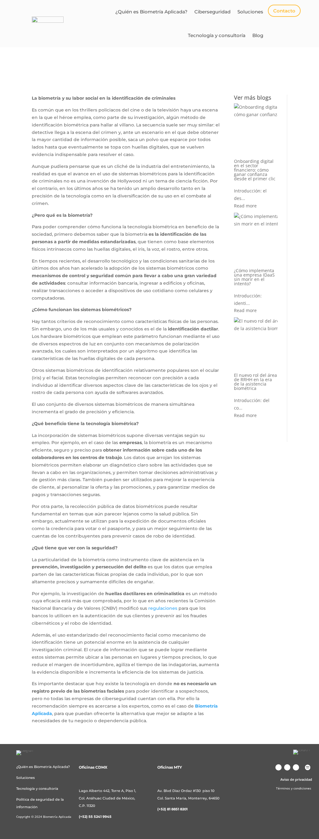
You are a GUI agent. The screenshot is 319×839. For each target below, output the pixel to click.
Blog (257, 35)
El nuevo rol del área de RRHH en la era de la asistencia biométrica (255, 381)
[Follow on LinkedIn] (278, 767)
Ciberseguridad (212, 12)
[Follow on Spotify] (308, 767)
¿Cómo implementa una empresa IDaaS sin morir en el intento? (254, 277)
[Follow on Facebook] (287, 767)
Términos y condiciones (293, 788)
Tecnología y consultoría (216, 35)
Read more (245, 206)
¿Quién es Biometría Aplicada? (151, 12)
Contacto (284, 11)
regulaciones (162, 608)
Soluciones (250, 12)
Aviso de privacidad (296, 779)
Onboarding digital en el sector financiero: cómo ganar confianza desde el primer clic (254, 170)
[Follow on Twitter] (296, 767)
